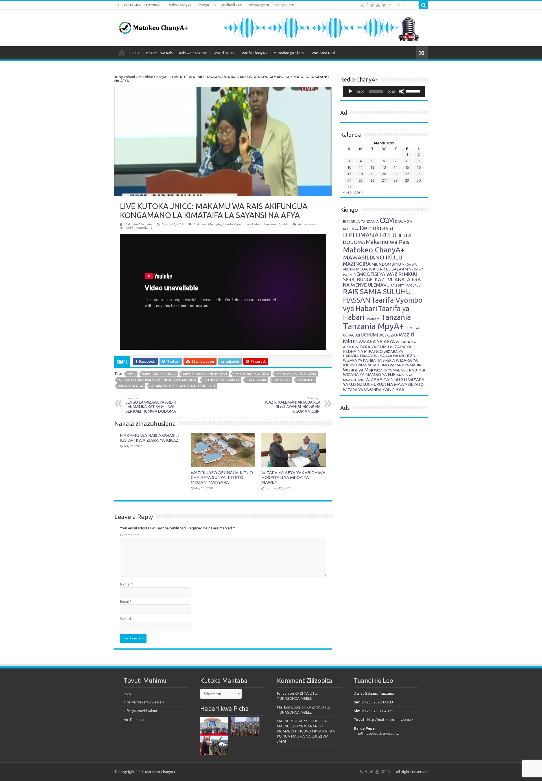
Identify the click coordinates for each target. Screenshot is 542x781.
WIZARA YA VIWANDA (362, 390)
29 (407, 180)
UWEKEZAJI (282, 380)
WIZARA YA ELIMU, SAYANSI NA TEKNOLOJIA (183, 386)
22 (407, 174)
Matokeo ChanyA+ (153, 77)
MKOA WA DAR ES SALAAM (296, 373)
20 (384, 174)
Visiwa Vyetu (259, 5)
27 (384, 180)
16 (419, 167)
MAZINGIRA (357, 264)
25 (361, 180)
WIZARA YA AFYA (131, 386)
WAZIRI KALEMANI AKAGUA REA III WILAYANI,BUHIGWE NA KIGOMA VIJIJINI (292, 405)
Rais (135, 53)
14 (395, 167)
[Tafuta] (423, 5)
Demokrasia (376, 228)
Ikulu (127, 693)
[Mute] (402, 91)
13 (384, 167)
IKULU (388, 235)
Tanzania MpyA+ (275, 224)
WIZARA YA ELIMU (372, 347)
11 (361, 167)
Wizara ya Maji (358, 369)
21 (395, 174)
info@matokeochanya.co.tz (376, 733)
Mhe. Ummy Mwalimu (252, 373)
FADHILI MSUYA (290, 721)
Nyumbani (126, 77)
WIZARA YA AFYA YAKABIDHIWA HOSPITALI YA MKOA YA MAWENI (293, 477)
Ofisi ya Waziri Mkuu (140, 711)
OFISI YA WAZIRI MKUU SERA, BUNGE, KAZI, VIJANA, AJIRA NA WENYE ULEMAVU (382, 279)
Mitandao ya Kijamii (289, 53)
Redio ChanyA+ (180, 5)
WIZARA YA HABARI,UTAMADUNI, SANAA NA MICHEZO (379, 353)
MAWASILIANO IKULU (373, 257)
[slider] (414, 91)
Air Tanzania (134, 719)
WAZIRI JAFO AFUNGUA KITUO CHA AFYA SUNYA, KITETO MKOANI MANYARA (222, 477)
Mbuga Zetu (284, 5)
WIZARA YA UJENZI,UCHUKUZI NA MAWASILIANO (383, 382)
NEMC (359, 274)
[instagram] (389, 5)
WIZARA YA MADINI (406, 365)
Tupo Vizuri (256, 380)
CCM (387, 220)
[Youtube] (378, 5)
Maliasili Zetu (232, 5)
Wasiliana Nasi (323, 53)
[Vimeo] (383, 5)
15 (407, 167)
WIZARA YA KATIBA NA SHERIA (369, 360)
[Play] (350, 91)
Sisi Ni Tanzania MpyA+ (221, 380)
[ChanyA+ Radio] (320, 27)
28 (395, 180)
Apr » (358, 192)
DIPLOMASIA (361, 235)
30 (419, 180)
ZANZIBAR (393, 389)
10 (349, 167)
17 (349, 174)
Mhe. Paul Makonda (159, 373)
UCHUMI (369, 334)
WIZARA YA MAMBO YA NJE (369, 374)
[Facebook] (367, 5)
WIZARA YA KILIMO (373, 365)
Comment (129, 535)
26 (372, 180)
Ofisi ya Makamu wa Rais (144, 702)
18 (361, 174)
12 (372, 167)
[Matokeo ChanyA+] (153, 26)
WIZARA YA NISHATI (386, 379)
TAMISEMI (372, 318)
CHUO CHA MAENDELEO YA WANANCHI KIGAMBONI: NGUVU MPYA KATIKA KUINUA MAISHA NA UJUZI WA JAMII (306, 731)
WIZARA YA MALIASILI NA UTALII (399, 370)
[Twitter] (372, 5)
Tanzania (396, 317)
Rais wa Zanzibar (193, 53)
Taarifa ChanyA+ (253, 53)
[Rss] (362, 5)
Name (126, 584)
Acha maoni (306, 224)
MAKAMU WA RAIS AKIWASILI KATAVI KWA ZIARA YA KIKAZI (150, 438)
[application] (384, 91)
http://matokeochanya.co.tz (390, 719)
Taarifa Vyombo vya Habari (242, 224)
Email (126, 601)
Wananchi (306, 380)
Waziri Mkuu (223, 53)
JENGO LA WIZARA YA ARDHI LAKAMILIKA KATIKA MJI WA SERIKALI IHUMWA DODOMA (151, 405)
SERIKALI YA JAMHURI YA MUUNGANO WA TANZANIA (157, 380)
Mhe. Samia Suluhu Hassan (205, 373)
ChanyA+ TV (207, 5)
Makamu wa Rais (159, 53)
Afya (132, 373)
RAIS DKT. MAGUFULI (405, 285)
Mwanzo (121, 52)
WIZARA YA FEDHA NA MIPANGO (377, 349)
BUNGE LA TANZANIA (361, 221)
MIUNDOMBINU (386, 264)
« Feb (347, 192)
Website (127, 619)
